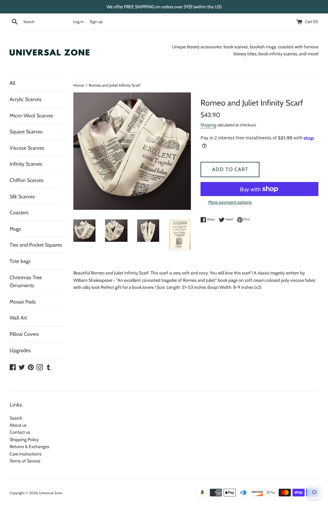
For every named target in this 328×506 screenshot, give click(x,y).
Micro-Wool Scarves (31, 116)
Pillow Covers (24, 334)
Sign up (96, 21)
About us (18, 425)
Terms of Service (25, 461)
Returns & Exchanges (29, 446)
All (12, 83)
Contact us (20, 432)
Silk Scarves (22, 197)
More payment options (230, 202)
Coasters (19, 213)
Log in (78, 21)
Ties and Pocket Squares (36, 245)
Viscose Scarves (27, 148)
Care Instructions (26, 454)
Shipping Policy (24, 439)
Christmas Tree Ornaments (26, 281)
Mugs (15, 229)
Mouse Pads (23, 302)
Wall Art (18, 318)
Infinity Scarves (26, 164)
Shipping (208, 124)
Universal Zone (51, 493)
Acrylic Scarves (26, 99)
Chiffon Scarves (27, 180)
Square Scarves (26, 132)
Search (16, 418)
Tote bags (20, 261)
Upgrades (20, 350)
